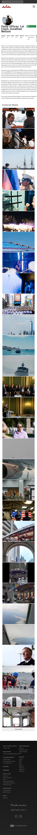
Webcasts (21, 771)
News (20, 762)
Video (20, 760)
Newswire (6, 770)
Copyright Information (8, 781)
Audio (20, 764)
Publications (22, 769)
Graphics (21, 766)
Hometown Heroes (23, 750)
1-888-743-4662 (6, 759)
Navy (21, 37)
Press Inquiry (7, 788)
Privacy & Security (7, 777)
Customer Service (7, 784)
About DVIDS (7, 774)
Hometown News (24, 746)
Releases (21, 748)
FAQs (4, 779)
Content (21, 757)
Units (4, 795)
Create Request (7, 790)
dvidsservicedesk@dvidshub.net (11, 753)
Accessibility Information (9, 783)
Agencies (5, 797)
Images (21, 759)
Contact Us (5, 776)
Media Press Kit (6, 792)
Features (6, 766)
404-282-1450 (6, 748)
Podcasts (21, 767)
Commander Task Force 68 (31, 37)
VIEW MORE (18, 729)
